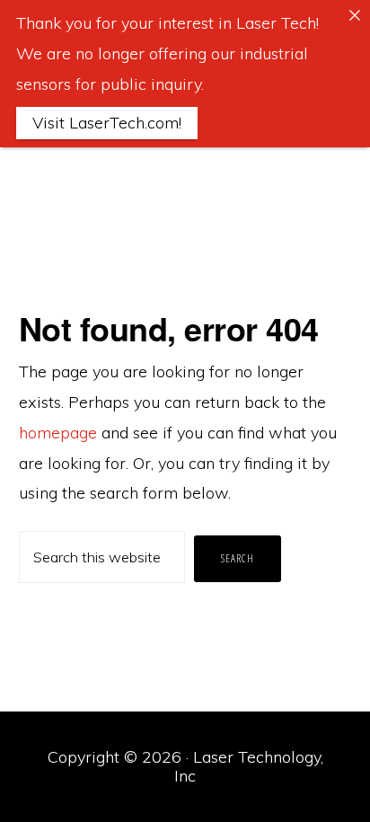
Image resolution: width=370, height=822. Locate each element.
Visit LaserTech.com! (106, 122)
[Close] (354, 15)
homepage (58, 432)
